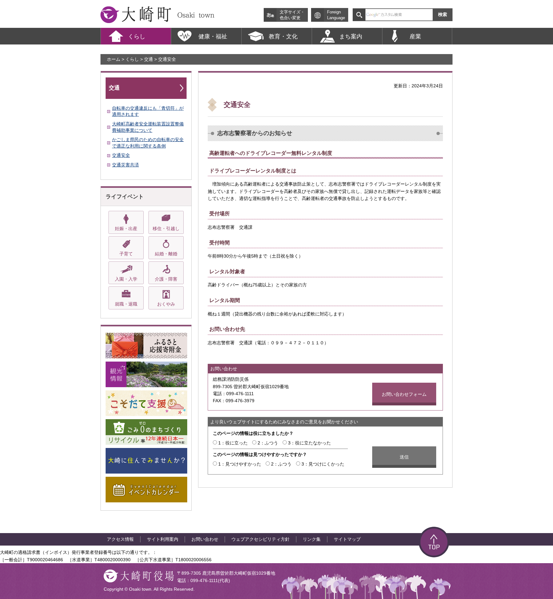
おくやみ (166, 304)
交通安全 (121, 155)
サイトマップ (347, 539)
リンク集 (312, 539)
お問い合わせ (204, 539)
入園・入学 (126, 279)
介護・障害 (166, 279)
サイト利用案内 (162, 539)
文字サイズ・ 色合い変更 (292, 15)
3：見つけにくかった (322, 464)
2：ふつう (268, 442)
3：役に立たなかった (309, 442)
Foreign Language (336, 15)
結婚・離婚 (166, 253)
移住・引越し (166, 228)
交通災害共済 (125, 164)
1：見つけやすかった (239, 464)
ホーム (113, 59)
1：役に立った (233, 442)
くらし (132, 59)
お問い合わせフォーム (404, 394)
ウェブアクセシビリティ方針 (260, 539)
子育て (126, 253)
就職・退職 (126, 304)
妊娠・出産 (126, 228)
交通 (148, 59)
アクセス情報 (120, 539)
